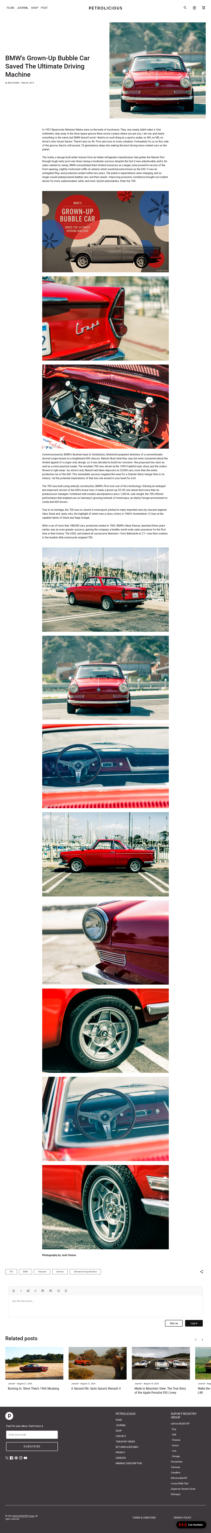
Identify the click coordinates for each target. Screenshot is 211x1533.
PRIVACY (120, 1452)
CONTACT (121, 1436)
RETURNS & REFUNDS (127, 1447)
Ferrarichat (176, 1461)
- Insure (175, 1445)
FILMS (10, 7)
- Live (173, 1451)
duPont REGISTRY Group (23, 1516)
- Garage (175, 1456)
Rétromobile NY (179, 1478)
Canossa (175, 1467)
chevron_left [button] (196, 1340)
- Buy (173, 1429)
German (60, 1272)
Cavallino (175, 1472)
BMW (25, 1272)
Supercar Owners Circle (183, 1489)
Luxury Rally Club (179, 1483)
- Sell (173, 1434)
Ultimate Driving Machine (85, 1272)
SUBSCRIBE (32, 1446)
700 (11, 1272)
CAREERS (121, 1458)
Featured (42, 1272)
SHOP (34, 7)
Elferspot (176, 1494)
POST (44, 7)
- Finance (175, 1440)
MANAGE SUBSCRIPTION (129, 1463)
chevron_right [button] (202, 1340)
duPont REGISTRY (180, 1423)
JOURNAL (23, 7)
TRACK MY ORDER (125, 1441)
